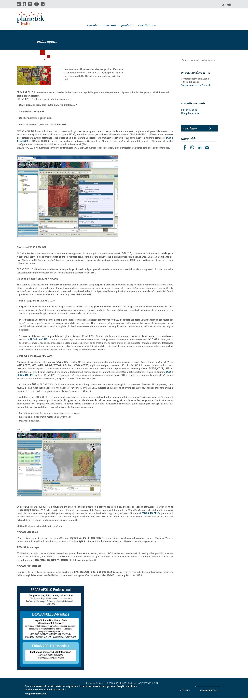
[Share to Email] (207, 147)
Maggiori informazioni (36, 693)
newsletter (190, 128)
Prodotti (126, 25)
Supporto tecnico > (191, 85)
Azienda (92, 25)
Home (185, 59)
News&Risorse (147, 25)
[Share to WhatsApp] (192, 147)
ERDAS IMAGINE (189, 110)
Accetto (185, 690)
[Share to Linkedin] (199, 147)
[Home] (34, 18)
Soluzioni (109, 25)
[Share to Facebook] (184, 147)
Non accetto (208, 690)
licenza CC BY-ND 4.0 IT (144, 683)
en (229, 4)
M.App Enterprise (190, 113)
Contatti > (206, 85)
